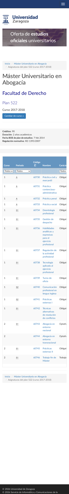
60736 (36, 228)
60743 (36, 324)
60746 (36, 358)
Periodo (20, 165)
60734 (36, 210)
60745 (36, 348)
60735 (36, 219)
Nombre (47, 165)
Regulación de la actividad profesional (49, 253)
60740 (36, 287)
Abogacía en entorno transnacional (49, 339)
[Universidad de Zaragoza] (20, 20)
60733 (36, 204)
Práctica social (50, 204)
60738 (36, 263)
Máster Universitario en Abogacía (30, 64)
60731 (36, 186)
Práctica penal (50, 199)
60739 (36, 278)
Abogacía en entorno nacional (49, 327)
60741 (36, 299)
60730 (36, 177)
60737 (36, 250)
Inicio (7, 64)
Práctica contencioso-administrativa (50, 189)
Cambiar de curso (13, 116)
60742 (36, 308)
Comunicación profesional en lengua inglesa (50, 290)
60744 (36, 336)
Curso (7, 165)
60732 (36, 199)
